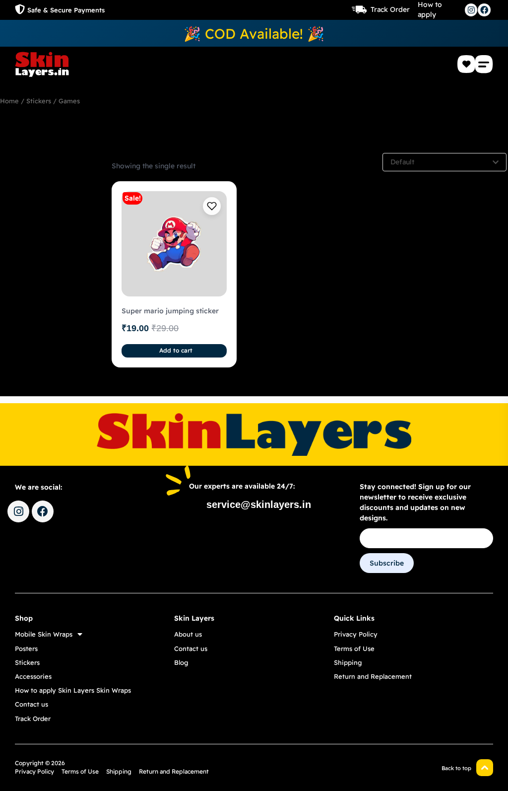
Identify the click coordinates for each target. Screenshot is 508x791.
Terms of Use (354, 648)
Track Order (390, 9)
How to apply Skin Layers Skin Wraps (73, 690)
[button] (484, 64)
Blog (181, 662)
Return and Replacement (373, 676)
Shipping (348, 662)
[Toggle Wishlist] (212, 206)
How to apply (430, 9)
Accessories (33, 676)
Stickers (38, 101)
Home (9, 101)
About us (188, 634)
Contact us (31, 704)
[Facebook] (484, 9)
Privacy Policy (356, 634)
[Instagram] (471, 9)
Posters (26, 648)
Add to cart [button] (175, 350)
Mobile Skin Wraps (43, 634)
